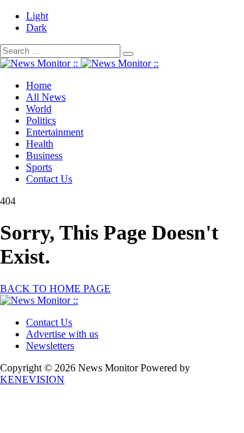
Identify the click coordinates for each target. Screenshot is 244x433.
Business (44, 155)
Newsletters (50, 345)
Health (39, 143)
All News (46, 97)
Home (38, 85)
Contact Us (49, 178)
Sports (39, 167)
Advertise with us (62, 334)
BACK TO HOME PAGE (55, 288)
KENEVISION (32, 379)
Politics (41, 120)
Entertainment (54, 132)
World (38, 108)
